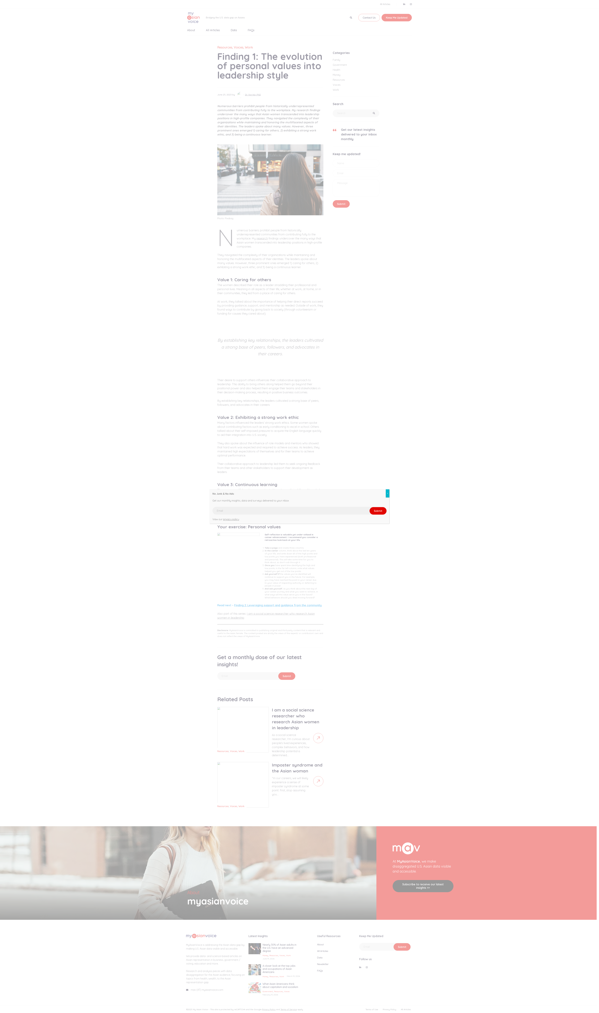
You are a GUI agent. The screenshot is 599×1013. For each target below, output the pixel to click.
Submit (378, 510)
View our (297, 506)
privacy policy (231, 519)
